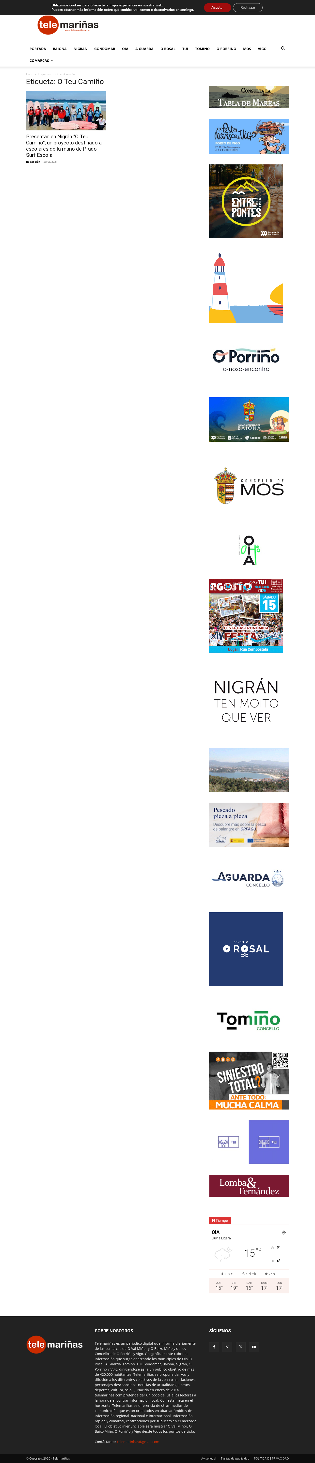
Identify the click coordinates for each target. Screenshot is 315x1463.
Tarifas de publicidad (235, 1458)
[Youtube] (254, 1347)
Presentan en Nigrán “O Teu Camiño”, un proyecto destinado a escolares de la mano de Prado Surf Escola (64, 146)
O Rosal (167, 48)
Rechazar (247, 7)
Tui (185, 48)
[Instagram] (227, 1347)
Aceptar (217, 7)
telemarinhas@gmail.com (138, 1441)
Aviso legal (208, 1458)
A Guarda (144, 48)
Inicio (29, 74)
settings (186, 10)
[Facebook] (214, 1347)
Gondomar (104, 48)
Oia (125, 48)
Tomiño (202, 48)
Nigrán (80, 48)
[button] (283, 49)
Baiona (60, 48)
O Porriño (226, 48)
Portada (38, 48)
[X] (241, 1347)
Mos (247, 48)
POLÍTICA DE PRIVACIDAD (271, 1458)
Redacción (33, 161)
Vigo (262, 48)
